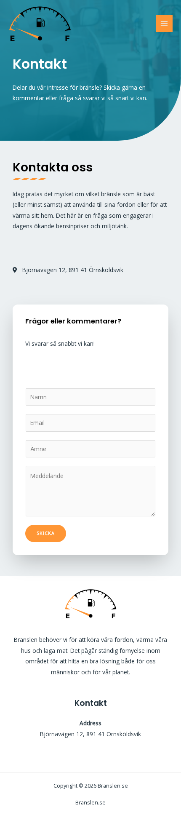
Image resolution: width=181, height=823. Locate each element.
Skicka (46, 533)
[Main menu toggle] (164, 23)
